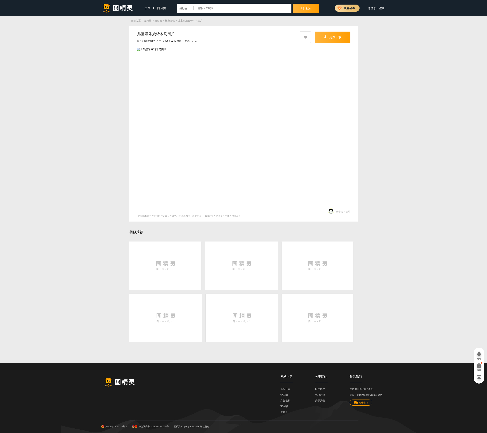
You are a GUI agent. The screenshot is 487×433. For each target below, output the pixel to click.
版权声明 (320, 394)
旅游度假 (170, 20)
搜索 (308, 8)
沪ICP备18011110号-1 (116, 426)
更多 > (283, 412)
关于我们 (320, 400)
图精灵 (147, 20)
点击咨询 (363, 402)
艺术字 (284, 406)
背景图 (284, 394)
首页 (148, 8)
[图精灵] (118, 8)
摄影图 (158, 20)
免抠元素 (285, 389)
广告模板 (285, 400)
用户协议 (320, 389)
